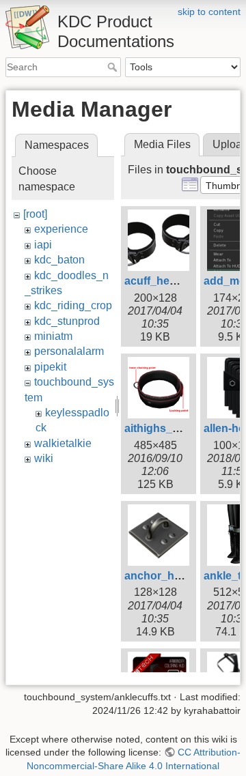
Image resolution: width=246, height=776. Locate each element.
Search (113, 67)
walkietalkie (63, 443)
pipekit (50, 367)
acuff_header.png (169, 281)
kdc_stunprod (67, 321)
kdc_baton (59, 259)
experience (61, 229)
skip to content (209, 11)
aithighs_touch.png (175, 428)
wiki (43, 458)
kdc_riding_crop (73, 305)
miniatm (53, 336)
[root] (35, 214)
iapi (43, 244)
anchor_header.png (175, 575)
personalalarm (69, 351)
